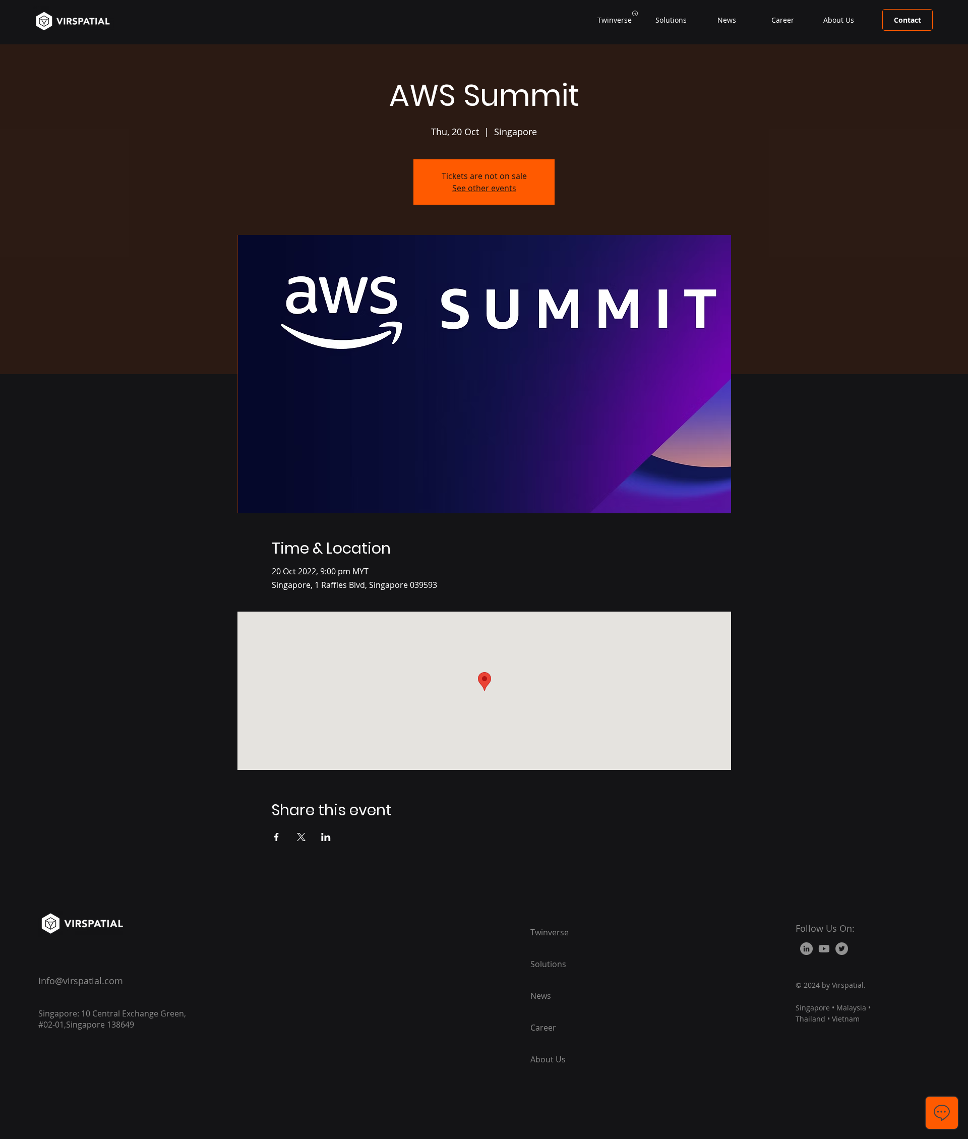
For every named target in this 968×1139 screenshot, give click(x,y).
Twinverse (549, 932)
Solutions (548, 964)
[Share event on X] (301, 837)
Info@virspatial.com (80, 981)
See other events (484, 188)
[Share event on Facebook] (276, 837)
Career (543, 1027)
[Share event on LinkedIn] (326, 837)
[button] (671, 20)
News (540, 995)
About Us (548, 1059)
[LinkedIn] (806, 948)
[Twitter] (841, 948)
